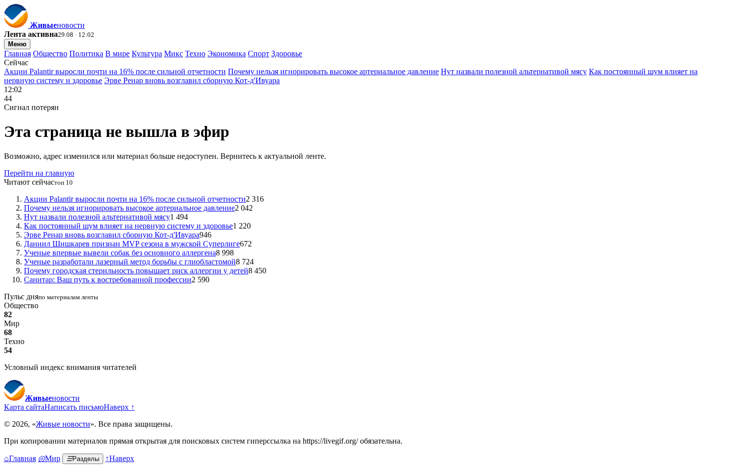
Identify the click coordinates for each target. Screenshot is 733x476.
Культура (147, 53)
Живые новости (63, 424)
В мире (117, 53)
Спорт (258, 53)
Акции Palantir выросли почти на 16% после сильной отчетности (115, 71)
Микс (173, 53)
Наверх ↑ (119, 407)
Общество (50, 53)
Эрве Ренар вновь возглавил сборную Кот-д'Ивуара (192, 80)
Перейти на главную (39, 173)
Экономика (226, 53)
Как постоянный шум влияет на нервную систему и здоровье (128, 226)
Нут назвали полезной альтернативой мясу (514, 71)
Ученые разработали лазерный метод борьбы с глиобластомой (130, 261)
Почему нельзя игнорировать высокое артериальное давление (333, 71)
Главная (17, 53)
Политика (86, 53)
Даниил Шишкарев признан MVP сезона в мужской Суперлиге (132, 243)
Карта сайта (24, 407)
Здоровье (286, 53)
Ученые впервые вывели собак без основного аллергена (120, 252)
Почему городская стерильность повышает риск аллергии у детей (136, 270)
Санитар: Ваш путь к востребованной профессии (107, 279)
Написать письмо (74, 407)
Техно (195, 53)
